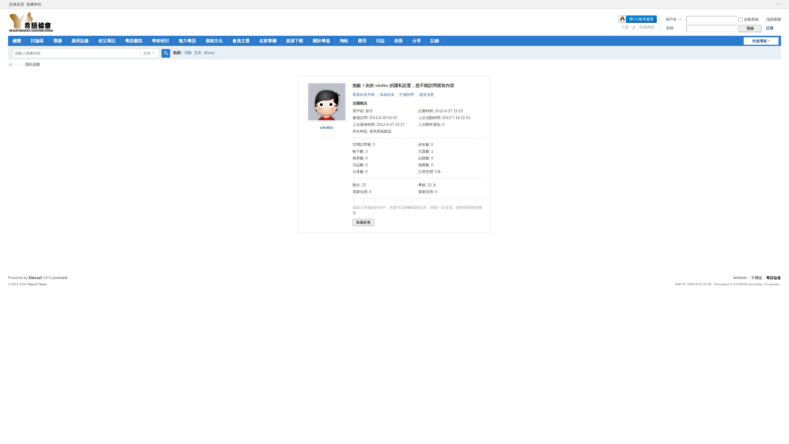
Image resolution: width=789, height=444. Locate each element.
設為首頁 (16, 4)
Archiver (740, 278)
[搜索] (165, 53)
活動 (188, 53)
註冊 (770, 28)
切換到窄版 (778, 4)
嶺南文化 (214, 40)
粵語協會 (10, 64)
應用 (362, 40)
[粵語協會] (31, 22)
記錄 (435, 40)
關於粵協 (321, 40)
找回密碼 (773, 19)
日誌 (380, 40)
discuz (209, 53)
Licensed (59, 278)
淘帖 (344, 40)
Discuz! (35, 278)
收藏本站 (34, 4)
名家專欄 (267, 40)
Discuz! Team (37, 284)
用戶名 (671, 19)
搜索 (147, 53)
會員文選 (241, 40)
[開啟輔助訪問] (772, 4)
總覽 (17, 40)
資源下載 (294, 40)
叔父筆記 (107, 40)
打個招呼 (406, 94)
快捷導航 (759, 41)
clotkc (326, 127)
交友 (198, 53)
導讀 (57, 40)
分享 (416, 40)
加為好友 (387, 94)
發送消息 (426, 94)
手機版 (756, 278)
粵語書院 (133, 40)
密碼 (669, 28)
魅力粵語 (187, 40)
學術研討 (160, 40)
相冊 (398, 40)
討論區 (37, 40)
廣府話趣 (80, 40)
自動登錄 (751, 19)
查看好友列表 (364, 94)
